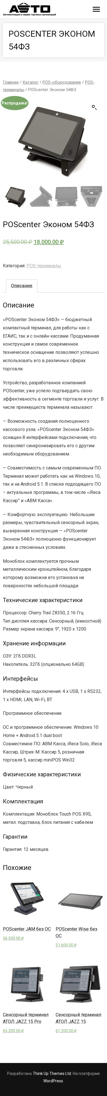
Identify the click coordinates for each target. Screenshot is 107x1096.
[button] (94, 107)
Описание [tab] (22, 285)
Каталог (31, 82)
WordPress (53, 1081)
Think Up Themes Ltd (52, 1073)
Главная (11, 82)
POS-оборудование (62, 82)
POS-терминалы (44, 265)
